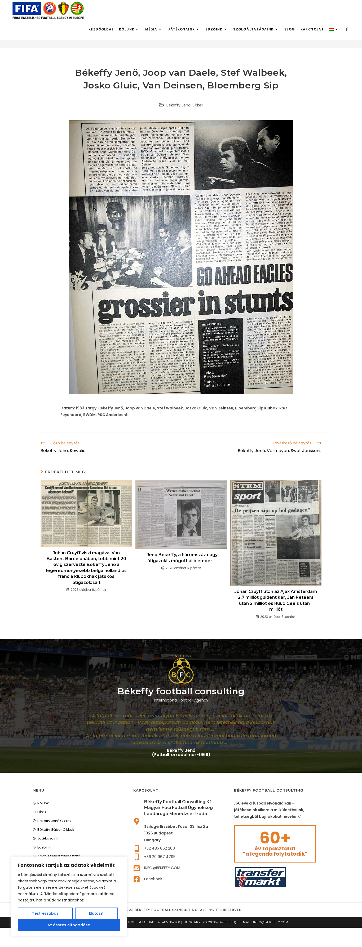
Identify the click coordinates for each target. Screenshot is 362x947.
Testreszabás (45, 913)
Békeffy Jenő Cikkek (184, 105)
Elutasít (96, 913)
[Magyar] (334, 29)
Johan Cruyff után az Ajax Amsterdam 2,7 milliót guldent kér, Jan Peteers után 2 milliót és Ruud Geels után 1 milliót (276, 600)
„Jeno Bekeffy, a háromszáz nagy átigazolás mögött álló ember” (181, 557)
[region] (69, 896)
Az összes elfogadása (68, 925)
